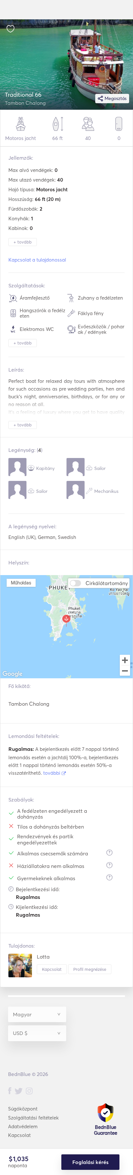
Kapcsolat (52, 969)
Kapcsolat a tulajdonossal (37, 260)
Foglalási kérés (90, 1162)
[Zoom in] (125, 660)
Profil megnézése (89, 969)
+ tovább (23, 241)
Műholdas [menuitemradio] (21, 582)
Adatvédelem (22, 1126)
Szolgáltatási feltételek (33, 1118)
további (52, 773)
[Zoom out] (125, 671)
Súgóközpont (22, 1109)
